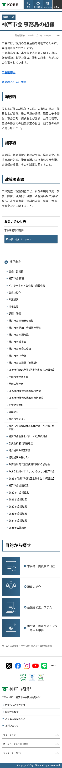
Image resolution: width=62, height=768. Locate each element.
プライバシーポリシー (13, 753)
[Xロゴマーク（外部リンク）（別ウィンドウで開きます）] (9, 666)
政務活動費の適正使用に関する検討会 (29, 464)
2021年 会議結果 (18, 499)
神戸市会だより (17, 418)
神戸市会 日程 (16, 278)
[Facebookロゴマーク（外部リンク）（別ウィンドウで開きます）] (18, 666)
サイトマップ (9, 735)
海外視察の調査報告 (19, 450)
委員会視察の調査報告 (21, 443)
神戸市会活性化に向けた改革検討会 (28, 436)
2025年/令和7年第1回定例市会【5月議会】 (32, 478)
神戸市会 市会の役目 (20, 348)
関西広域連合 (16, 383)
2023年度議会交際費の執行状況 (26, 397)
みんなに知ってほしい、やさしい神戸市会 (32, 471)
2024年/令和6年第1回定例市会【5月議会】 (32, 369)
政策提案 (13, 299)
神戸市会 (15, 261)
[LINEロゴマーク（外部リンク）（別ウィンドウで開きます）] (44, 666)
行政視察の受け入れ (19, 457)
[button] (28, 5)
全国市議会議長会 (18, 376)
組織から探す (12, 712)
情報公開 (13, 306)
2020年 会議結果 (19, 492)
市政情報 (14, 645)
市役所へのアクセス (15, 705)
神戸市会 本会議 (17, 355)
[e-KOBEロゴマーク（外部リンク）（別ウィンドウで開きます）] (32, 677)
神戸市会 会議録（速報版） (23, 362)
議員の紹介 (15, 292)
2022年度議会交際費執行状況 (25, 390)
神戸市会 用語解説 (19, 334)
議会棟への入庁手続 (14, 82)
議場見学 (13, 411)
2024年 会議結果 (18, 520)
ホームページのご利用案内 (15, 744)
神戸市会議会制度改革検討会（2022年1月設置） (31, 427)
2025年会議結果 (17, 527)
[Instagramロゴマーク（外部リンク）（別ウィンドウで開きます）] (27, 666)
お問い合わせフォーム (20, 239)
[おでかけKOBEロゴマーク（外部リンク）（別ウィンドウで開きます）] (41, 677)
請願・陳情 (15, 313)
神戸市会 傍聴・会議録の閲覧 (25, 327)
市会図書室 (9, 72)
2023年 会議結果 (18, 513)
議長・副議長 (16, 271)
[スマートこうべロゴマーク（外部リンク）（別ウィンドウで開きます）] (23, 677)
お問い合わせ (12, 725)
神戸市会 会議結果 (19, 485)
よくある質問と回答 (15, 718)
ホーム (5, 645)
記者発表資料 (16, 404)
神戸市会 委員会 (17, 341)
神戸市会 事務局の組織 (21, 320)
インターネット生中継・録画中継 (27, 285)
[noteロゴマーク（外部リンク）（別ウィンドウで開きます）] (53, 666)
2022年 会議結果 (18, 506)
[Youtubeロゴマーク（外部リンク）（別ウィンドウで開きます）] (35, 666)
